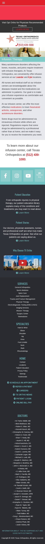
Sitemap (23, 374)
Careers (23, 391)
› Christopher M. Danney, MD (22, 432)
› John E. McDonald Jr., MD (22, 466)
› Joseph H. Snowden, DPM (22, 494)
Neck (22, 345)
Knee (22, 339)
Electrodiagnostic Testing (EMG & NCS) (22, 305)
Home (22, 358)
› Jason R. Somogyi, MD (22, 497)
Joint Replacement (22, 296)
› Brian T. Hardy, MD (22, 438)
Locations (22, 365)
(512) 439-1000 (26, 45)
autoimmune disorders (12, 113)
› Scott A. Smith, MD (22, 488)
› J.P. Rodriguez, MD (22, 477)
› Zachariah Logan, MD (22, 454)
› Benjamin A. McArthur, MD (22, 463)
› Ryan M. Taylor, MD (22, 505)
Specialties (22, 324)
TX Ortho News (23, 395)
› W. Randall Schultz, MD (23, 485)
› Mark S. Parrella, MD (23, 474)
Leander (20, 77)
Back (22, 348)
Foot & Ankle (22, 342)
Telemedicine (22, 316)
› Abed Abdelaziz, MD (22, 424)
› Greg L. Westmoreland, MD (22, 516)
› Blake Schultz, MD (22, 483)
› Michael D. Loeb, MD (23, 457)
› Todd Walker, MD (22, 513)
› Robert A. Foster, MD (22, 435)
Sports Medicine (22, 290)
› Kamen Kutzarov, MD (22, 449)
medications (16, 107)
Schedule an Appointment (23, 383)
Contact (22, 362)
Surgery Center (22, 314)
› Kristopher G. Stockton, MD (22, 502)
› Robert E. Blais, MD (22, 426)
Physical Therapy (22, 302)
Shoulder (22, 333)
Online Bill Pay (23, 403)
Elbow (22, 331)
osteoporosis (16, 110)
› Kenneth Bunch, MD (22, 429)
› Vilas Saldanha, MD (22, 480)
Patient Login (23, 399)
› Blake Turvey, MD (22, 511)
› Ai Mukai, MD (22, 469)
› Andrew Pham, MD (22, 522)
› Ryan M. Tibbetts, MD (22, 508)
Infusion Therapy (22, 311)
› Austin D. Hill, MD (22, 440)
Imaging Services (22, 308)
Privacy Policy (23, 371)
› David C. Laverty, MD (22, 452)
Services (23, 283)
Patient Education (22, 368)
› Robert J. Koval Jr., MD (22, 446)
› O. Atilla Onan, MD (22, 471)
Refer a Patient (23, 387)
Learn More (22, 29)
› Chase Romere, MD (22, 519)
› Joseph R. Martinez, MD (22, 460)
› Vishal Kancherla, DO (22, 443)
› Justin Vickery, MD (22, 525)
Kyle (30, 77)
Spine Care (22, 293)
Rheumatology (22, 351)
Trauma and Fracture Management (22, 299)
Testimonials (22, 377)
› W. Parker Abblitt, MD (22, 421)
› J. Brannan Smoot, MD (22, 491)
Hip (22, 336)
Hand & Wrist (22, 328)
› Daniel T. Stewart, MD (22, 499)
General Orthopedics (22, 287)
